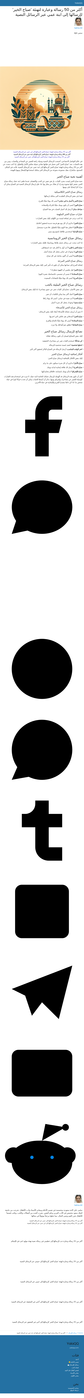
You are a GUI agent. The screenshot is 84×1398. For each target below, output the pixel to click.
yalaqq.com (74, 1348)
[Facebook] (42, 466)
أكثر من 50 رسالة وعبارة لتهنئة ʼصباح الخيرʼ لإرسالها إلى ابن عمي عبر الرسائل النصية (42, 152)
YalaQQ (78, 3)
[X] (42, 627)
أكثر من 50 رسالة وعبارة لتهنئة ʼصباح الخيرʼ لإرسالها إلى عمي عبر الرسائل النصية (42, 157)
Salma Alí (78, 28)
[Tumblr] (42, 870)
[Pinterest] (42, 708)
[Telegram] (42, 1032)
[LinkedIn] (42, 951)
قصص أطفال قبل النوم (72, 1370)
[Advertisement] (42, 50)
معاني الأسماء (74, 1373)
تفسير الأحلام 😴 (74, 1362)
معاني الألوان (75, 1376)
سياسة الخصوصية (73, 1388)
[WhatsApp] (42, 789)
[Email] (42, 1113)
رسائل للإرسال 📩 (73, 1365)
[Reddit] (42, 1193)
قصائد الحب (75, 1368)
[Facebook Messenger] (42, 547)
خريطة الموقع (74, 1390)
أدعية (77, 1359)
